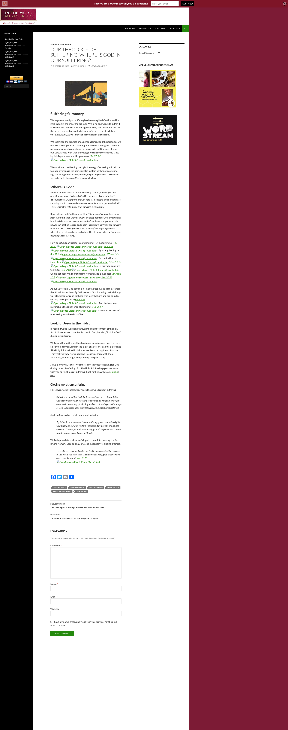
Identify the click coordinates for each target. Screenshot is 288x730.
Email (53, 596)
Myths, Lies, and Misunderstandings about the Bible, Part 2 (15, 54)
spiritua (114, 371)
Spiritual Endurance (60, 44)
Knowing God (113, 488)
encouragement (77, 488)
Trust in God (81, 491)
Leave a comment (99, 66)
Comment (56, 545)
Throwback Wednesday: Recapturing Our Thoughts (74, 517)
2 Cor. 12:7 (97, 306)
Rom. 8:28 (80, 299)
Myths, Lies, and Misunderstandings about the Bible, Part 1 (15, 63)
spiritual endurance (62, 491)
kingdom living (96, 488)
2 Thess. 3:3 (112, 254)
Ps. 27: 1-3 (96, 156)
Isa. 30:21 (107, 277)
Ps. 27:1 (55, 254)
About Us (174, 29)
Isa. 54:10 (67, 269)
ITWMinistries (79, 66)
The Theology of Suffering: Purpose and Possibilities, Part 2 (77, 506)
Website (54, 609)
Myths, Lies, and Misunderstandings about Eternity (14, 45)
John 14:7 (56, 261)
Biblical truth (59, 488)
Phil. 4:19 (108, 246)
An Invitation (160, 29)
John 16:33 (81, 458)
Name (54, 584)
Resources (144, 29)
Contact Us (130, 29)
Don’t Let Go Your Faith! (14, 39)
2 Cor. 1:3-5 (115, 261)
